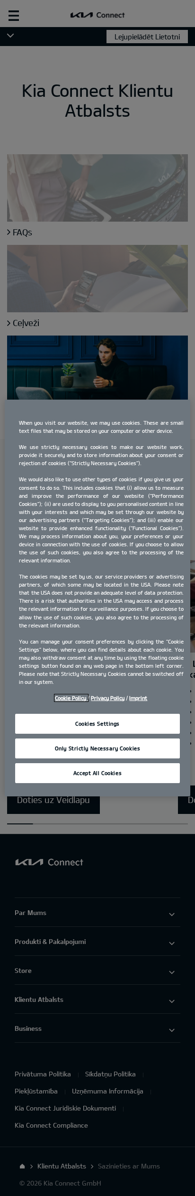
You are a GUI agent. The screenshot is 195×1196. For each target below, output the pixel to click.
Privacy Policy (107, 698)
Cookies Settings (97, 723)
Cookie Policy (71, 698)
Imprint (138, 698)
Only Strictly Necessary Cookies (98, 748)
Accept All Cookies (97, 773)
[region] (97, 598)
